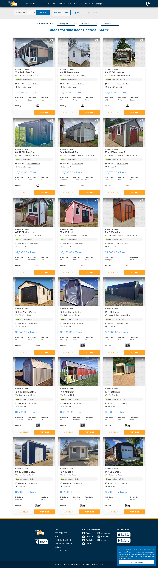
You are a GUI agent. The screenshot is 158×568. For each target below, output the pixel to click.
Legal (58, 547)
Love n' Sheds (122, 403)
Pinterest (105, 536)
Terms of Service (64, 543)
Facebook (90, 533)
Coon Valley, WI (84, 24)
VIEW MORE (44, 112)
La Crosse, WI (106, 24)
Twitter (89, 543)
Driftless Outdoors (33, 84)
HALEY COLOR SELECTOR (68, 4)
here (131, 558)
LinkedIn (89, 536)
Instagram (105, 533)
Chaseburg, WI (62, 24)
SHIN (57, 529)
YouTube (89, 540)
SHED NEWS (30, 4)
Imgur (103, 540)
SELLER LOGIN (87, 4)
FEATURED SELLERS (47, 4)
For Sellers (61, 533)
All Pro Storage (77, 164)
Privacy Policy (123, 556)
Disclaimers (61, 550)
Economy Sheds (77, 323)
